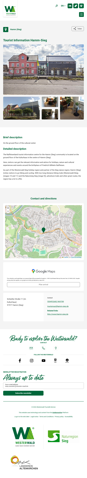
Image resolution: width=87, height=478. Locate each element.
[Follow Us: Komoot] (67, 360)
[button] (43, 230)
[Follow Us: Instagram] (31, 360)
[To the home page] (10, 11)
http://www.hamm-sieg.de (57, 314)
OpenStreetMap (76, 257)
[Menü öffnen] (81, 14)
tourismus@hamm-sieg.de (58, 306)
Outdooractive (57, 412)
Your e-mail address (11, 384)
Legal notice (34, 416)
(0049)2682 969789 (55, 302)
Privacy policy (59, 416)
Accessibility (69, 416)
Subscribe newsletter (23, 393)
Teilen (79, 29)
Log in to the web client (21, 416)
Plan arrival (43, 285)
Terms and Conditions (46, 416)
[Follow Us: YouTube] (43, 360)
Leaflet (65, 257)
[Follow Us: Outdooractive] (55, 360)
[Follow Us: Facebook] (19, 360)
